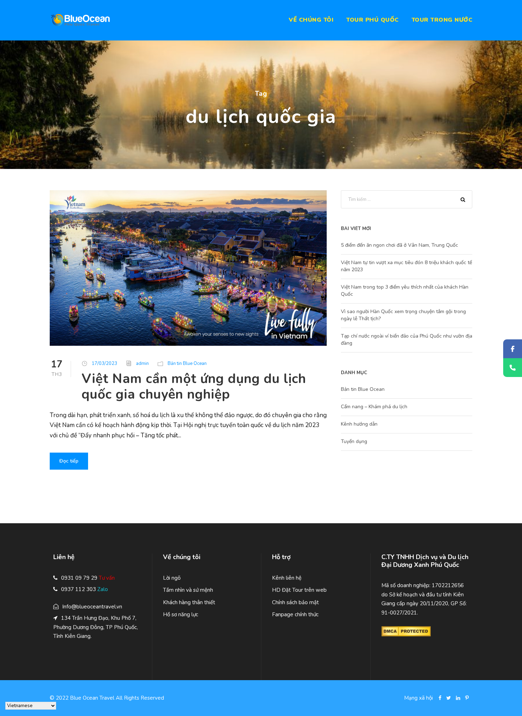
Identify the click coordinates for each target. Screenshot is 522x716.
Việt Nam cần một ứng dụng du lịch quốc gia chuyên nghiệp (194, 386)
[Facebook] (512, 348)
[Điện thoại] (512, 367)
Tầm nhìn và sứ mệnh (188, 590)
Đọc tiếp (68, 461)
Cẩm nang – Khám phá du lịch (374, 406)
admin (142, 363)
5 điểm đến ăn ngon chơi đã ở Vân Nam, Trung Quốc (399, 245)
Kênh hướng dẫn (359, 424)
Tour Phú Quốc (372, 20)
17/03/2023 (104, 363)
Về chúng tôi (311, 20)
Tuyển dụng (354, 441)
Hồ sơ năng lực (180, 614)
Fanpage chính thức (295, 614)
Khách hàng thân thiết (189, 602)
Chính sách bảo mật (295, 602)
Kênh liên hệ (286, 577)
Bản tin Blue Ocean (187, 363)
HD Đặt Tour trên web (299, 590)
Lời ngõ (172, 577)
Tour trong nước (442, 20)
